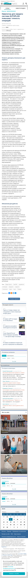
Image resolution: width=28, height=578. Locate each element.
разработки (21, 284)
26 (24, 524)
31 (7, 516)
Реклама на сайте (6, 534)
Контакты (4, 531)
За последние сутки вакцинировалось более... (14, 390)
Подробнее (3, 546)
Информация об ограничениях (19, 531)
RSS (12, 534)
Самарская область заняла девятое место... (13, 405)
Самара (19, 289)
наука (10, 289)
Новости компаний (21, 536)
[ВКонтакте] (9, 293)
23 (14, 524)
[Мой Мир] (15, 293)
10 (17, 519)
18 (21, 521)
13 (3, 521)
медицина (11, 286)
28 (7, 527)
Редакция (9, 531)
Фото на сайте (5, 412)
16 (14, 521)
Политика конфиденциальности (9, 536)
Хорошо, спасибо (14, 573)
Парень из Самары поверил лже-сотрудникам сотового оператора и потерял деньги (12, 311)
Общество (4, 11)
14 (7, 521)
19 (24, 521)
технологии (4, 289)
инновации (4, 286)
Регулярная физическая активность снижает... (14, 372)
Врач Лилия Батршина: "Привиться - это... (13, 400)
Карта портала (17, 534)
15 (10, 521)
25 (21, 524)
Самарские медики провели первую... (12, 382)
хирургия (17, 286)
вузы (15, 289)
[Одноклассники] (11, 293)
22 (10, 524)
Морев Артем (9, 284)
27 (3, 527)
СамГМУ (15, 284)
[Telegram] (13, 293)
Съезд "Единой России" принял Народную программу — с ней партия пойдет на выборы (12, 335)
